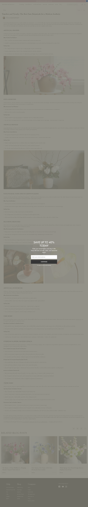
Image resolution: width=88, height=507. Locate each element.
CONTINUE (44, 262)
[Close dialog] (87, 1)
